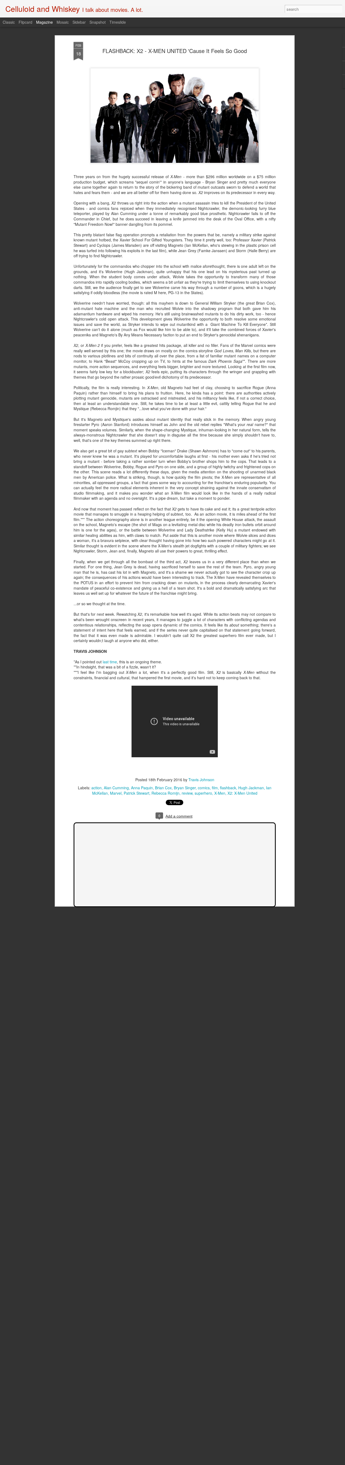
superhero (203, 793)
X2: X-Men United (242, 793)
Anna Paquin (142, 787)
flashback (228, 787)
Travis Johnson (201, 779)
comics (204, 787)
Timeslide (117, 22)
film (215, 787)
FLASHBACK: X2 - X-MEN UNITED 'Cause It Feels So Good (174, 51)
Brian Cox (163, 787)
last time (110, 661)
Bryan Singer (185, 787)
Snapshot (97, 22)
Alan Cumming (116, 787)
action (96, 787)
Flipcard (25, 22)
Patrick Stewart (136, 793)
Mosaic (63, 22)
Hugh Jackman (251, 787)
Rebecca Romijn (165, 793)
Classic (9, 22)
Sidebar (79, 22)
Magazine (44, 22)
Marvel (116, 793)
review (187, 793)
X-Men (219, 793)
